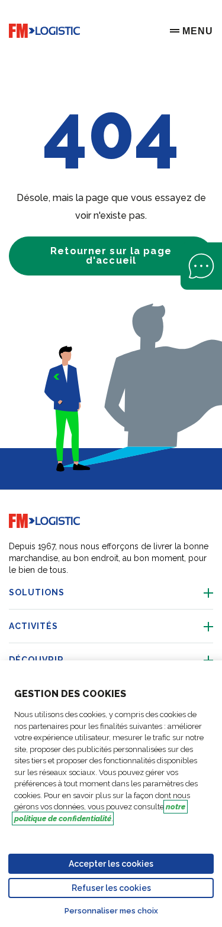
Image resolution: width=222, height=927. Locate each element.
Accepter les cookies (111, 863)
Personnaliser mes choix (111, 910)
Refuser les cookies (111, 888)
